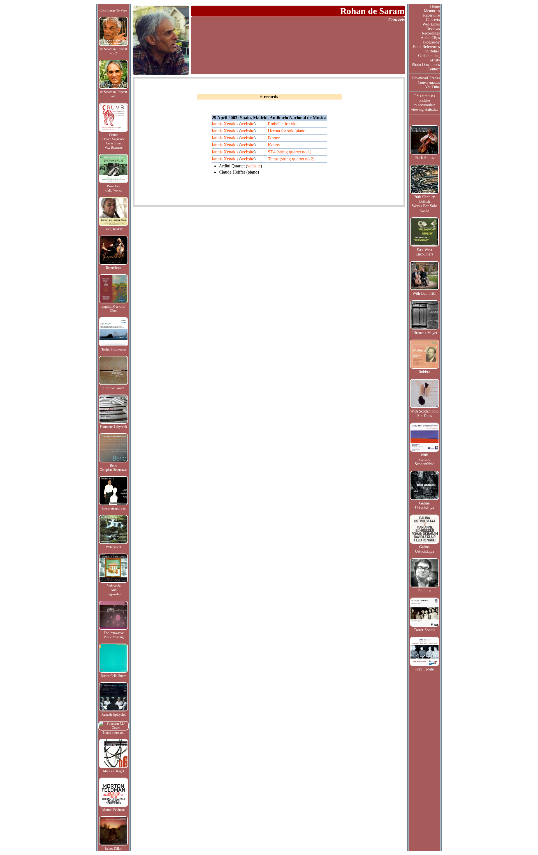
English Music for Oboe (113, 309)
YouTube (432, 87)
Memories (432, 11)
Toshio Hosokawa (113, 349)
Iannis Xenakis (225, 123)
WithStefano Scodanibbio (424, 459)
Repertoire (431, 15)
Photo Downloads (426, 65)
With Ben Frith (424, 293)
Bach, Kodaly (114, 229)
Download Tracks (426, 78)
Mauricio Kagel (113, 771)
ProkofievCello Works (113, 188)
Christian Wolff (113, 388)
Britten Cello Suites (113, 676)
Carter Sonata (424, 630)
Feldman (424, 591)
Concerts (433, 20)
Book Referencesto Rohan (426, 49)
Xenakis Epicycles (113, 714)
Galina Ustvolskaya (424, 505)
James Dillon (113, 849)
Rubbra (424, 372)
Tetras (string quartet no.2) (291, 158)
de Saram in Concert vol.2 (113, 51)
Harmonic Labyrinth (113, 427)
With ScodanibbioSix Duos (424, 413)
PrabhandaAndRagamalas (113, 590)
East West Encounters (424, 252)
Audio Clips (430, 38)
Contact (434, 69)
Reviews (433, 29)
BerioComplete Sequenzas (113, 468)
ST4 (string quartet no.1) (289, 151)
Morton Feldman (113, 810)
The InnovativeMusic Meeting (113, 635)
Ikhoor (274, 137)
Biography (431, 42)
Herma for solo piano (286, 130)
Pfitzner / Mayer (424, 333)
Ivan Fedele (424, 669)
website (247, 123)
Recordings (431, 33)
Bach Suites (424, 158)
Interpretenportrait (114, 508)
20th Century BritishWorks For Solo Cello (424, 204)
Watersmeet (113, 547)
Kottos (274, 144)
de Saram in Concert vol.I (113, 94)
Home (435, 6)
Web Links (431, 24)
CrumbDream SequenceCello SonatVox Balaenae (113, 141)
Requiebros (113, 268)
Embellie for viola (284, 123)
